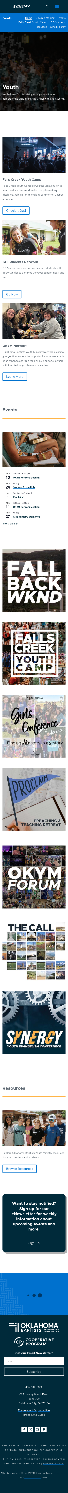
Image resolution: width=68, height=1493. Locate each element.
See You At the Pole (24, 487)
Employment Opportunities (34, 1410)
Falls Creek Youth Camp (32, 22)
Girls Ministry (58, 26)
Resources (41, 26)
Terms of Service (32, 1477)
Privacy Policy (53, 1463)
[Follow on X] (30, 1429)
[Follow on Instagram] (37, 1429)
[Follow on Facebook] (24, 1429)
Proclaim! (18, 497)
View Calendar (10, 523)
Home (28, 17)
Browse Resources (19, 1169)
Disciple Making (44, 17)
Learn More (14, 376)
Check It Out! (16, 210)
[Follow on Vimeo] (44, 1429)
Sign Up (34, 1243)
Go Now (12, 294)
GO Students (58, 22)
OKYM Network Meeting (26, 477)
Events (62, 17)
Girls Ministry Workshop (26, 516)
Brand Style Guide (34, 1414)
